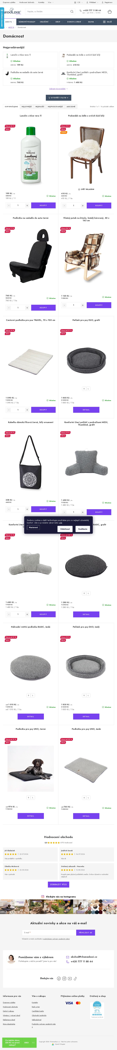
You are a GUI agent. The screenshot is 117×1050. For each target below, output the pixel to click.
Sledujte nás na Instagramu (61, 896)
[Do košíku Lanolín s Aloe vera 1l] (43, 205)
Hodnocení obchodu (26, 2)
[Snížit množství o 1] (9, 205)
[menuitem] (9, 21)
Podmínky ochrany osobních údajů (44, 1025)
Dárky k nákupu (8, 1011)
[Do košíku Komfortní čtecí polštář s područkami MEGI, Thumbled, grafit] (99, 512)
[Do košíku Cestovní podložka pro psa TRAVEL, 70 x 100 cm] (43, 410)
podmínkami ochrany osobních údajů (56, 939)
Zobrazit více (58, 884)
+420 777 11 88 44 (91, 10)
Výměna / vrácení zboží (11, 1015)
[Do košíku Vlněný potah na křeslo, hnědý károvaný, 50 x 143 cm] (99, 305)
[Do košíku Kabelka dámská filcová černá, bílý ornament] (43, 509)
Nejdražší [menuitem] (40, 107)
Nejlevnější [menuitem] (27, 107)
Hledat (72, 12)
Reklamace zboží (9, 1020)
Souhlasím (82, 529)
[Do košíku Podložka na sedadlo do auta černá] (43, 308)
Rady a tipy (36, 1007)
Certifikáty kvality (38, 1011)
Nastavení (33, 527)
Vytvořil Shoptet (60, 1044)
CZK (79, 2)
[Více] (107, 21)
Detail (86, 410)
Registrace (108, 2)
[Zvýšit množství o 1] (27, 205)
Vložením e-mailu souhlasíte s (46, 939)
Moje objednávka (9, 1024)
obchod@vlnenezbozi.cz (84, 957)
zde (60, 522)
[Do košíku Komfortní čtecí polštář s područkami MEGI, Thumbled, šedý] (43, 614)
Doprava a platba (9, 2)
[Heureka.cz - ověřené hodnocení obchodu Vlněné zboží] (97, 1010)
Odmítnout (65, 529)
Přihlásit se (85, 933)
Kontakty (41, 2)
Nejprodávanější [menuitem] (55, 107)
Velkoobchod (36, 1020)
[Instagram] (64, 978)
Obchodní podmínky (39, 1015)
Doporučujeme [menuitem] (11, 107)
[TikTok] (75, 978)
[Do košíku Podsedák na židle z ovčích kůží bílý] (99, 205)
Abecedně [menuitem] (71, 107)
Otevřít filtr (58, 98)
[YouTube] (70, 978)
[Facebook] (59, 978)
